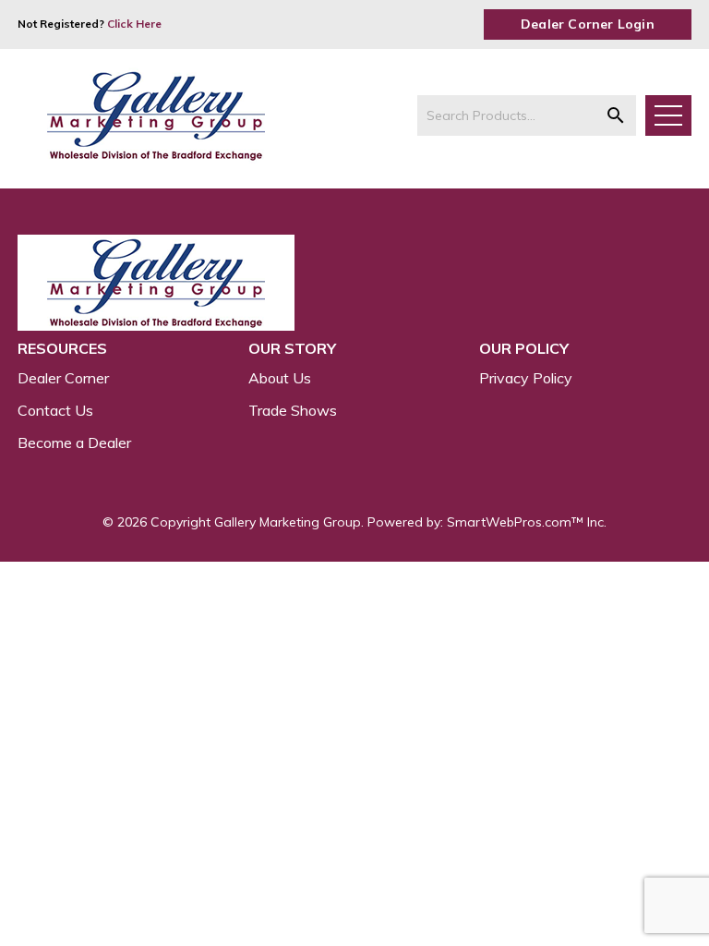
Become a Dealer (74, 442)
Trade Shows (292, 410)
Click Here (134, 23)
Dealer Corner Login (588, 24)
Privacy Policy (525, 378)
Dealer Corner (63, 378)
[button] (615, 115)
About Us (279, 378)
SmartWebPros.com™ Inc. (527, 522)
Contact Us (55, 410)
